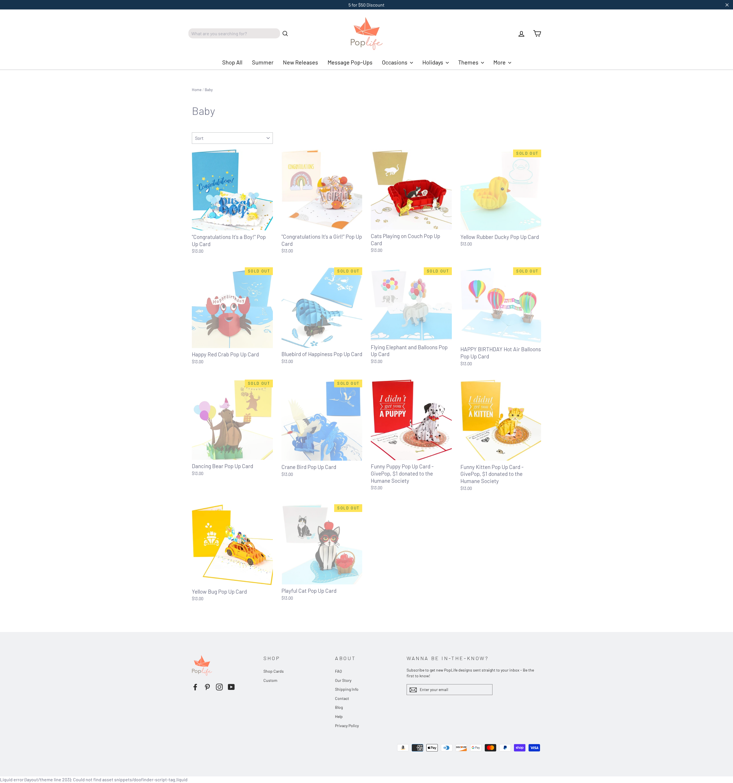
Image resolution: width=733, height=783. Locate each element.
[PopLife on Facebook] (195, 686)
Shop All (232, 62)
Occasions (395, 62)
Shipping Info (346, 689)
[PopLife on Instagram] (219, 686)
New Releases (300, 62)
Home (197, 89)
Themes (469, 62)
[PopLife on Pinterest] (207, 686)
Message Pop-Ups (350, 62)
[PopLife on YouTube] (231, 686)
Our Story (343, 680)
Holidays (433, 62)
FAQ (338, 671)
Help (339, 716)
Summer (262, 62)
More (500, 62)
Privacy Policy (347, 725)
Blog (339, 707)
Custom (270, 680)
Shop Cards (273, 671)
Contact (342, 698)
